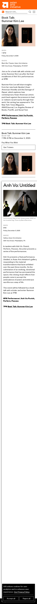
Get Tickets (8, 147)
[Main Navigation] (34, 11)
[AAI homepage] (11, 4)
